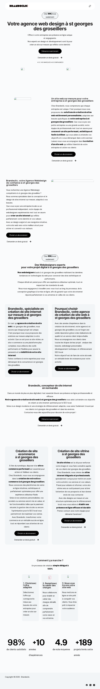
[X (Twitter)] (90, 685)
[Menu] (90, 6)
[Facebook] (87, 685)
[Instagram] (94, 685)
